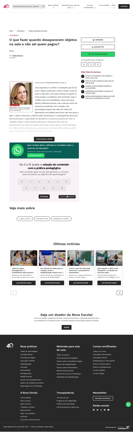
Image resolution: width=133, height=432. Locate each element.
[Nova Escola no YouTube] (108, 410)
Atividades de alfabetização (67, 377)
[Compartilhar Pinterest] (98, 64)
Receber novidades (103, 398)
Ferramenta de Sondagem (67, 358)
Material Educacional (65, 371)
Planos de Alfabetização (66, 364)
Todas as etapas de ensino (37, 31)
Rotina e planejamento (102, 367)
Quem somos (25, 404)
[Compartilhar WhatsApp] (84, 64)
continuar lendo (44, 139)
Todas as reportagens (29, 351)
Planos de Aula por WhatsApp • (69, 374)
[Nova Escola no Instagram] (101, 410)
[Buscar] (43, 6)
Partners (23, 416)
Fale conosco (25, 401)
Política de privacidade (66, 404)
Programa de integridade (67, 401)
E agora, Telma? (14, 105)
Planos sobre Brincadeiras (67, 367)
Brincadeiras (25, 370)
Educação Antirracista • (102, 354)
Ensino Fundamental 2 (102, 364)
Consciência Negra (27, 358)
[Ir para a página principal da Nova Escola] (6, 6)
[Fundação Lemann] (124, 427)
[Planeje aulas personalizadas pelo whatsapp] (128, 404)
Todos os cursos (99, 351)
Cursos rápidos (99, 370)
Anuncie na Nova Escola (30, 420)
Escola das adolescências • (31, 380)
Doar (66, 327)
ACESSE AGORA (35, 155)
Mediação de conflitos (61, 218)
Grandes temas (26, 354)
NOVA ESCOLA (18, 55)
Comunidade (104, 5)
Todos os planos (63, 355)
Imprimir (99, 40)
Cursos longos (98, 373)
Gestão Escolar (26, 377)
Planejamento (25, 373)
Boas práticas (53, 5)
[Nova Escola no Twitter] (97, 410)
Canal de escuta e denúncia (68, 407)
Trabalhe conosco (27, 407)
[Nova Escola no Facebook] (94, 410)
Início (11, 31)
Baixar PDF (99, 47)
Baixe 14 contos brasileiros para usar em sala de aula (98, 82)
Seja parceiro (25, 410)
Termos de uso (63, 398)
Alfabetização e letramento (104, 361)
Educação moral (42, 218)
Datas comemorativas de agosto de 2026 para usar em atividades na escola (98, 97)
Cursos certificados (88, 6)
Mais (113, 5)
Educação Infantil (27, 361)
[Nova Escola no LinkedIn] (104, 410)
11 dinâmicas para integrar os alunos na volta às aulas (97, 92)
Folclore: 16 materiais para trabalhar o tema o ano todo (97, 77)
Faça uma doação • (28, 413)
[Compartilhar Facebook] (91, 64)
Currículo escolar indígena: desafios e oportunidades (97, 87)
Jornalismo (21, 31)
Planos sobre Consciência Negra (69, 361)
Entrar (124, 6)
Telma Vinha (13, 107)
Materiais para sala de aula (70, 6)
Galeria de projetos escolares (32, 383)
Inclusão (23, 367)
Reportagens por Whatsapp (31, 386)
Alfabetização (25, 364)
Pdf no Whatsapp (99, 54)
